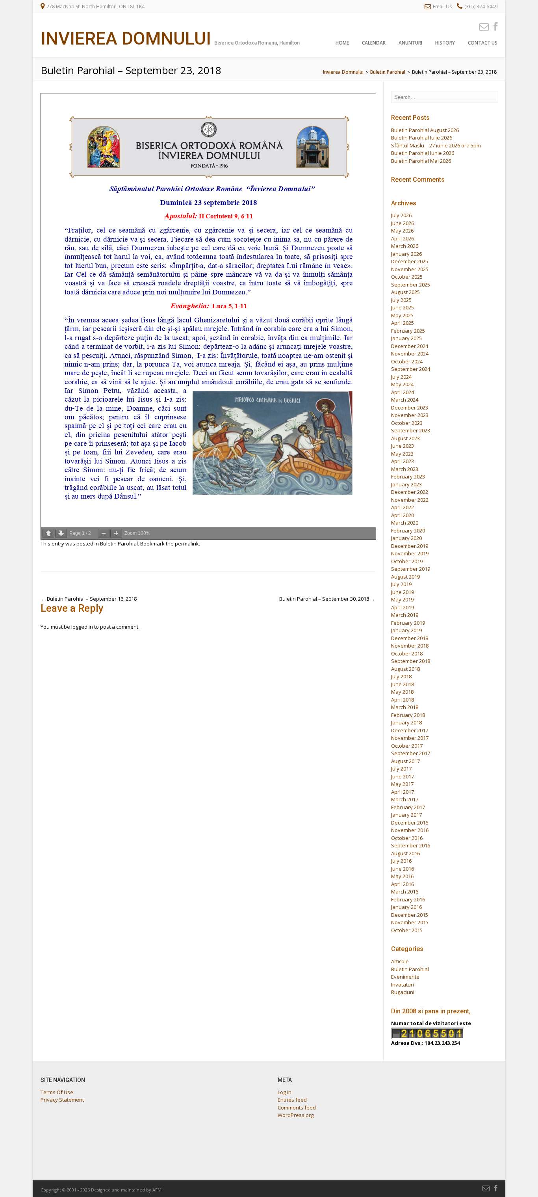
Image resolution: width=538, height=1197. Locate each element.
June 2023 (402, 445)
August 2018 (405, 668)
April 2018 (402, 699)
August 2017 (405, 761)
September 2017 (410, 753)
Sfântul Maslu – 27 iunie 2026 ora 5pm (436, 145)
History (445, 42)
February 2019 (408, 622)
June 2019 (402, 592)
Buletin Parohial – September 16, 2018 (89, 598)
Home (342, 42)
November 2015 (410, 922)
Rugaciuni (402, 992)
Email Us (442, 6)
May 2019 (402, 599)
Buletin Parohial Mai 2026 (421, 160)
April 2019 (402, 607)
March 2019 (404, 614)
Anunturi (410, 42)
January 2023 (406, 484)
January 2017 (406, 814)
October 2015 (407, 930)
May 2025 (402, 315)
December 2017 (409, 730)
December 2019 (409, 545)
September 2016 (410, 845)
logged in (82, 626)
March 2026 (404, 245)
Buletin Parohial (119, 543)
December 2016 (409, 822)
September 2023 (410, 430)
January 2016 (406, 906)
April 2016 (402, 884)
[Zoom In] (116, 533)
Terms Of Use (57, 1092)
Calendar (374, 42)
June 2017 (402, 776)
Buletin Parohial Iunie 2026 (422, 152)
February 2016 (408, 899)
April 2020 (402, 515)
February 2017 (408, 807)
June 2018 (402, 684)
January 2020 (406, 538)
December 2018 (409, 638)
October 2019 (407, 561)
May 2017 (402, 783)
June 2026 (402, 223)
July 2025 (401, 299)
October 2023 (407, 422)
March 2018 (404, 707)
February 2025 (408, 330)
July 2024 (401, 376)
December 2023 (409, 407)
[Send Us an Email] (482, 26)
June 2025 (402, 307)
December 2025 (409, 261)
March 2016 (404, 891)
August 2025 (405, 292)
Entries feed (292, 1099)
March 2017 (404, 799)
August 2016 (405, 853)
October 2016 (407, 837)
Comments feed (297, 1107)
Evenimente (405, 976)
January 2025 (406, 338)
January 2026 (406, 253)
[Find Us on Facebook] (493, 26)
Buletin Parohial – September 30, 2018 (327, 598)
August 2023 (405, 438)
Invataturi (402, 984)
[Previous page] (48, 533)
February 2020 (408, 530)
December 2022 (409, 491)
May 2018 (402, 691)
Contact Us (482, 42)
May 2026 (402, 230)
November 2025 (410, 269)
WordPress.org (296, 1115)
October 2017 (407, 745)
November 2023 (410, 415)
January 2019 (406, 630)
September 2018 (410, 661)
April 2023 (402, 461)
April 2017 (402, 791)
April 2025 (402, 322)
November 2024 (410, 353)
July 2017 (401, 768)
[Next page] (61, 533)
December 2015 (409, 914)
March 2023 (404, 469)
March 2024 (404, 399)
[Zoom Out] (103, 533)
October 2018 (407, 653)
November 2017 (410, 737)
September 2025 (410, 284)
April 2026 (402, 238)
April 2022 (402, 507)
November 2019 (410, 553)
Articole (400, 961)
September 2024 (410, 368)
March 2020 (404, 522)
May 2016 (402, 876)
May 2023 (402, 453)
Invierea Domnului (126, 38)
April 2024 (402, 392)
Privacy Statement (62, 1099)
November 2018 (410, 645)
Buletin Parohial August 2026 (425, 130)
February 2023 (408, 476)
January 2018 (406, 722)
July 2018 (401, 676)
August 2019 (405, 576)
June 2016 (402, 868)
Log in (284, 1092)
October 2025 (407, 276)
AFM (156, 1190)
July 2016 (401, 860)
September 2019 (410, 568)
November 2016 (410, 830)
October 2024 (407, 361)
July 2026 (401, 215)
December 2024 (409, 346)
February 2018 (408, 715)
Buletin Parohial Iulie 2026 (421, 137)
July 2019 (401, 584)
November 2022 (410, 499)
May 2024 (402, 384)
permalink (187, 543)
